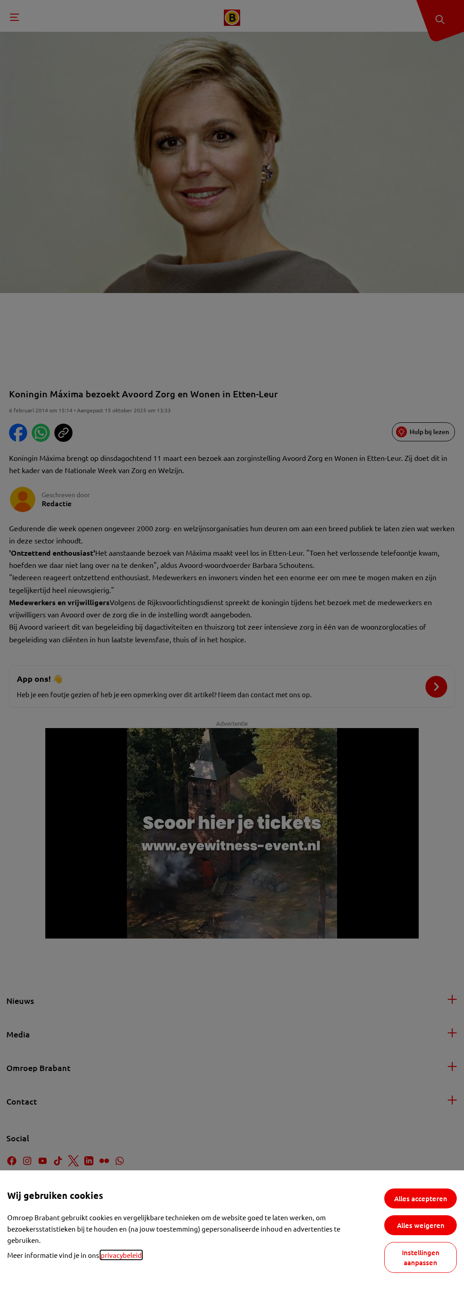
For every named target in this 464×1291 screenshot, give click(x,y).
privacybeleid (121, 1255)
